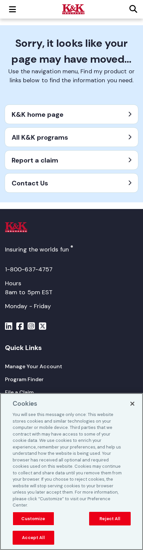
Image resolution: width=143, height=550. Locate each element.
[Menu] (8, 327)
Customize (33, 518)
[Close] (132, 403)
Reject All (109, 518)
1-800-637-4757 (29, 269)
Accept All (33, 537)
